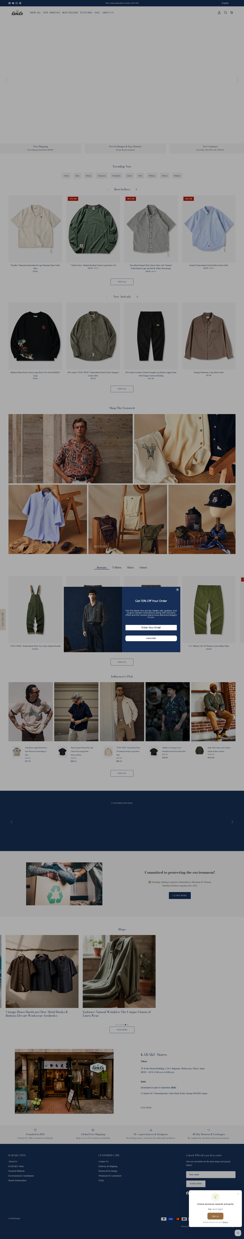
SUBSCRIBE (151, 638)
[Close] (177, 589)
